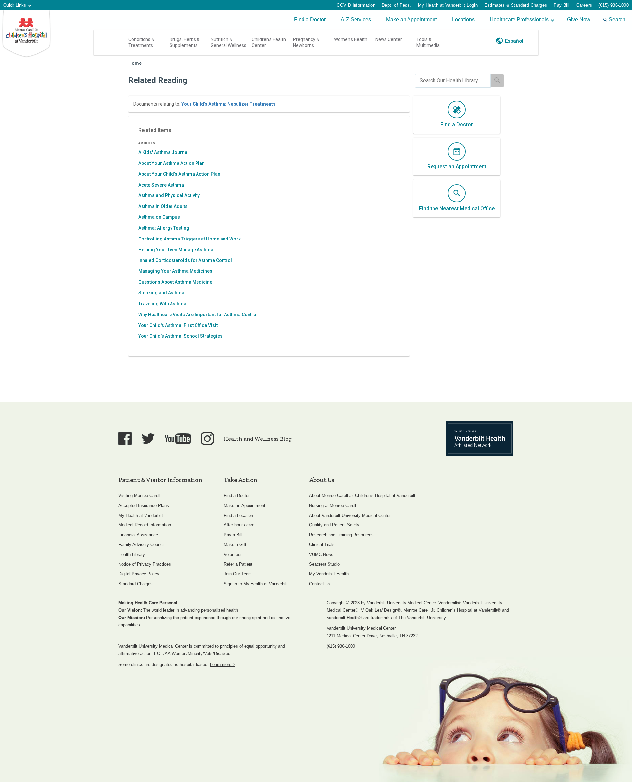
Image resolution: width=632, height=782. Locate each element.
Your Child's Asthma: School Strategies (180, 336)
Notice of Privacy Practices (144, 564)
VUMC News (321, 554)
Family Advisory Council (141, 544)
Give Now (578, 19)
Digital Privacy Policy (138, 573)
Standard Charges (135, 583)
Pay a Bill (233, 534)
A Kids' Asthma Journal (163, 152)
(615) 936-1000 (613, 5)
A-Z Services (356, 19)
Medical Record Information (144, 524)
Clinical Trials (322, 544)
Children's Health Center (269, 42)
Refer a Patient (238, 564)
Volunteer (233, 554)
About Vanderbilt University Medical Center (350, 515)
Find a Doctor (310, 19)
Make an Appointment (411, 19)
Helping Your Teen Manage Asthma (175, 249)
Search (617, 19)
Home (135, 63)
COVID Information (356, 5)
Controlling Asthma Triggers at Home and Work (189, 238)
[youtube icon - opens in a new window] (178, 438)
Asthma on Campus (159, 217)
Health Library (131, 554)
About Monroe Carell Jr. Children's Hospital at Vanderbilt (362, 495)
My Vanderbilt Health (329, 573)
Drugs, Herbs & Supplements (185, 42)
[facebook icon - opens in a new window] (125, 438)
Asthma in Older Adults (163, 206)
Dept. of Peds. (396, 5)
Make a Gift (235, 544)
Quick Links (14, 5)
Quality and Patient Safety (334, 524)
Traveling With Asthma (162, 303)
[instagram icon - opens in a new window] (207, 438)
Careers (584, 5)
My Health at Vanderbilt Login (448, 5)
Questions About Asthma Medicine (175, 282)
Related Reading (157, 80)
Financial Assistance (138, 534)
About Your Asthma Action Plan (171, 163)
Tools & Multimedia (428, 42)
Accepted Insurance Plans (143, 505)
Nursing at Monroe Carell (332, 505)
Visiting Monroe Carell (139, 495)
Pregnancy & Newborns (306, 42)
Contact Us (319, 583)
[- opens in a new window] (480, 438)
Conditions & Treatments (141, 42)
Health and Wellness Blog (258, 438)
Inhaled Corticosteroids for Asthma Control (185, 260)
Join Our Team (238, 573)
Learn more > (222, 664)
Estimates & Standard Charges (515, 5)
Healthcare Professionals (519, 19)
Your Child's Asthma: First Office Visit (178, 325)
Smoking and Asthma (161, 292)
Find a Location (238, 515)
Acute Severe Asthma (161, 185)
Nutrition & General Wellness (228, 42)
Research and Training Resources (341, 534)
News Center (388, 39)
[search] (453, 81)
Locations (463, 19)
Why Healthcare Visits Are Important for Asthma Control (198, 314)
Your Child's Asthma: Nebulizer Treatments (228, 104)
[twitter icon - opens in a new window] (148, 438)
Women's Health (350, 39)
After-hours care (239, 524)
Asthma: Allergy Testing (163, 228)
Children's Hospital (26, 34)
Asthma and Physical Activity (169, 195)
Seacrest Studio (324, 564)
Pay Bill (561, 5)
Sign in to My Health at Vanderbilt (256, 583)
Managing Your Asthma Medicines (175, 271)
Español (514, 41)
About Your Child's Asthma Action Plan (179, 174)
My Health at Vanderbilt (140, 515)
